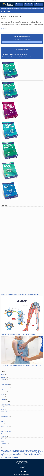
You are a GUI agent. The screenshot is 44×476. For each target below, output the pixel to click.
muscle (2, 454)
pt (41, 454)
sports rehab (39, 456)
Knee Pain (3, 406)
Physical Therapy (4, 426)
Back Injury (3, 377)
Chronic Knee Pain (5, 384)
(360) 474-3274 (31, 0)
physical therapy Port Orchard (7, 431)
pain (17, 454)
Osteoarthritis (4, 419)
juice (20, 453)
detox (30, 450)
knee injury (23, 453)
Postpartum (3, 433)
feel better (26, 451)
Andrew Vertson (4, 18)
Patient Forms (29, 8)
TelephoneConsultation (19, 4)
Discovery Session (22, 463)
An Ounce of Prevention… (12, 17)
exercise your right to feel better (14, 451)
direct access (37, 450)
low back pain (4, 411)
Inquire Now (22, 41)
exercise (3, 451)
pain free (19, 454)
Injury (17, 453)
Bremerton (20, 450)
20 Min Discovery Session (38, 4)
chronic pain (24, 450)
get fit (31, 451)
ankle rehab (3, 450)
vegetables (7, 457)
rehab (3, 456)
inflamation (8, 453)
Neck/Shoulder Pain (5, 416)
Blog (33, 8)
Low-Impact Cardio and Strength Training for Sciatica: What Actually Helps (18, 334)
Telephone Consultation (22, 464)
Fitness (2, 394)
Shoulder (3, 438)
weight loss (11, 457)
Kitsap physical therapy (6, 404)
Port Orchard (37, 454)
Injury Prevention (4, 401)
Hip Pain (3, 399)
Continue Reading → (5, 28)
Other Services (22, 8)
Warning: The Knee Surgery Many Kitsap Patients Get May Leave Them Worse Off (20, 294)
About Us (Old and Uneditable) (22, 462)
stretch (3, 457)
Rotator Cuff (3, 436)
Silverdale (33, 456)
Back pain (14, 450)
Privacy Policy (22, 466)
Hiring (36, 8)
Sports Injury (3, 441)
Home (2, 8)
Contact (22, 467)
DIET (32, 450)
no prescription (12, 454)
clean (27, 450)
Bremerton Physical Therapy (6, 382)
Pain (2, 421)
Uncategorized (4, 443)
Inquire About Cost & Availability (28, 4)
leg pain (32, 453)
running (17, 456)
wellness (15, 457)
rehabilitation (9, 456)
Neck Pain (3, 414)
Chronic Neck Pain (5, 387)
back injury (8, 450)
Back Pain (3, 379)
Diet (2, 389)
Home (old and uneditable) (22, 461)
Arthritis (3, 374)
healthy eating (3, 453)
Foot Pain (3, 396)
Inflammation (13, 453)
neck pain (6, 454)
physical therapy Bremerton (6, 428)
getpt (34, 451)
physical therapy (27, 454)
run (14, 456)
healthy (40, 451)
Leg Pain (2, 409)
